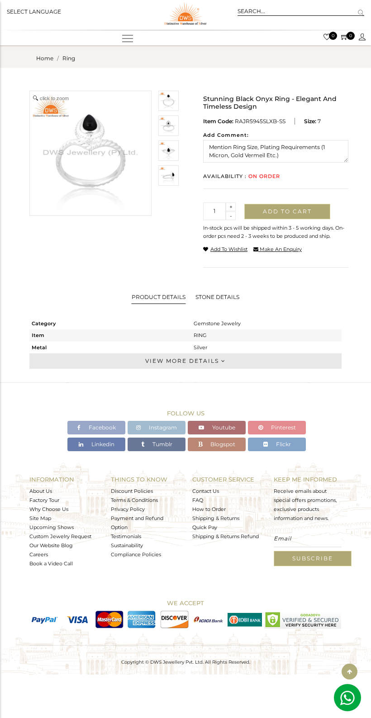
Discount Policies (132, 491)
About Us (40, 491)
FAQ (197, 500)
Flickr (283, 444)
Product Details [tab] (159, 297)
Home (44, 58)
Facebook (101, 427)
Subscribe (312, 558)
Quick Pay (204, 527)
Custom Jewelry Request (60, 536)
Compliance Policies (136, 554)
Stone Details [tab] (217, 297)
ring (68, 58)
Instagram (162, 427)
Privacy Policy (128, 509)
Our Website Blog (51, 545)
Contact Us (205, 491)
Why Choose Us (48, 509)
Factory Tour (44, 500)
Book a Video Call (51, 563)
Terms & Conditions (134, 500)
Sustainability (127, 545)
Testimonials (126, 536)
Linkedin (102, 444)
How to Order (209, 509)
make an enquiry (280, 249)
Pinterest (283, 427)
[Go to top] (349, 671)
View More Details (183, 360)
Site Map (40, 518)
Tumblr (161, 444)
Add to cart (287, 211)
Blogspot (222, 444)
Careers (38, 554)
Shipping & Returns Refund (225, 536)
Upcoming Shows (51, 527)
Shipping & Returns (215, 518)
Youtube (223, 427)
